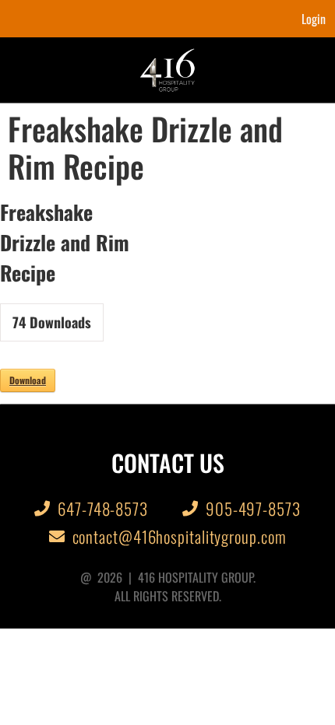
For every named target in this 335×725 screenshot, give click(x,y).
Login (314, 18)
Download (27, 380)
